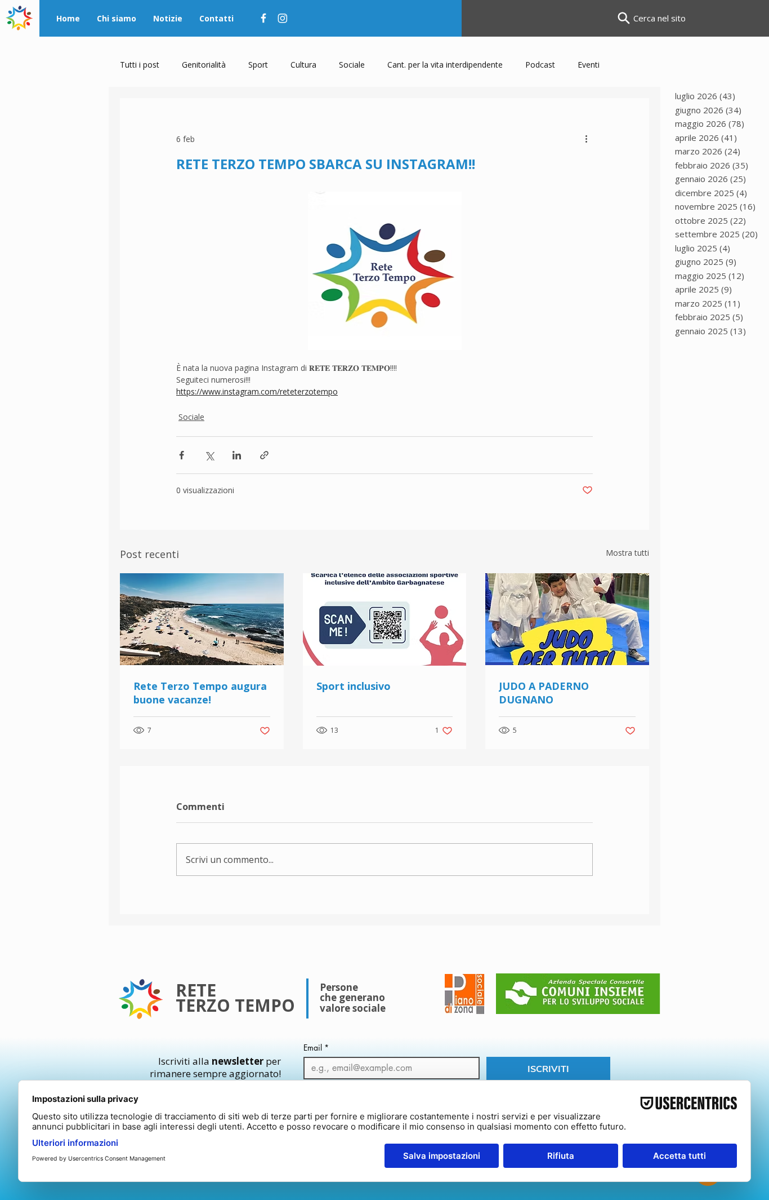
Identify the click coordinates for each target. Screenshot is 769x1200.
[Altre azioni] (586, 138)
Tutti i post (139, 64)
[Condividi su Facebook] (181, 455)
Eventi (589, 64)
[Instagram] (282, 18)
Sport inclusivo (353, 686)
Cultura (303, 64)
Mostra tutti (627, 552)
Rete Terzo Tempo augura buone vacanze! (200, 692)
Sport (258, 64)
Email (316, 1047)
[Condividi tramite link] (264, 455)
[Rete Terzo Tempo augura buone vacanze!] (202, 619)
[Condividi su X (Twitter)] (209, 455)
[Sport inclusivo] (385, 619)
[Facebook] (263, 18)
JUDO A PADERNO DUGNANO (544, 692)
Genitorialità (204, 64)
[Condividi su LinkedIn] (236, 455)
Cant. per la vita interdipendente (445, 64)
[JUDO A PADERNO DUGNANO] (567, 619)
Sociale (352, 64)
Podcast (540, 64)
